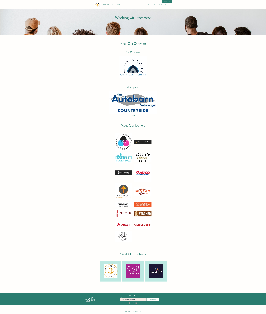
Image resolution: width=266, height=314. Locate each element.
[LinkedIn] (136, 302)
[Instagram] (133, 302)
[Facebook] (129, 302)
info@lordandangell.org (133, 308)
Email (121, 297)
